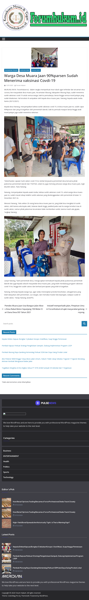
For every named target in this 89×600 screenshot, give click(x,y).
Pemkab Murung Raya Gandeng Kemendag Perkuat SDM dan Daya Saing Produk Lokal (34, 352)
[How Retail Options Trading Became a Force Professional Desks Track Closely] (6, 502)
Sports (6, 472)
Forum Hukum (20, 85)
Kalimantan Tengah (11, 70)
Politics (6, 466)
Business (7, 450)
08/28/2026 (18, 550)
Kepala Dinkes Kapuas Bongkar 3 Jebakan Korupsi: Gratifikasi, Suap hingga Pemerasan (34, 339)
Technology (8, 477)
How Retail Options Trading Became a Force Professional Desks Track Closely (44, 502)
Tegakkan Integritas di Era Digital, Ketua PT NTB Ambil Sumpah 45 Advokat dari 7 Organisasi (37, 368)
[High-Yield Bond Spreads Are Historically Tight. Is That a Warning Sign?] (6, 523)
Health (6, 461)
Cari (84, 323)
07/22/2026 (18, 505)
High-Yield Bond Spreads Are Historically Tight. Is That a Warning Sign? (41, 522)
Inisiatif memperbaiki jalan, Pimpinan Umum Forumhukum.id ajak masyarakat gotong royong (65, 309)
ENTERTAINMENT (11, 456)
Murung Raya (24, 70)
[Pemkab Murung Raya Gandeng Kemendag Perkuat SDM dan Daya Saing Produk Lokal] (6, 568)
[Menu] (3, 39)
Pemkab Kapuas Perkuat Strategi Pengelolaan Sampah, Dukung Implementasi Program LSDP (37, 346)
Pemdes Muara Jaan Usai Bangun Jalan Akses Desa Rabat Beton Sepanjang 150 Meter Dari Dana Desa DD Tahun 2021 (24, 309)
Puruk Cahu (36, 70)
